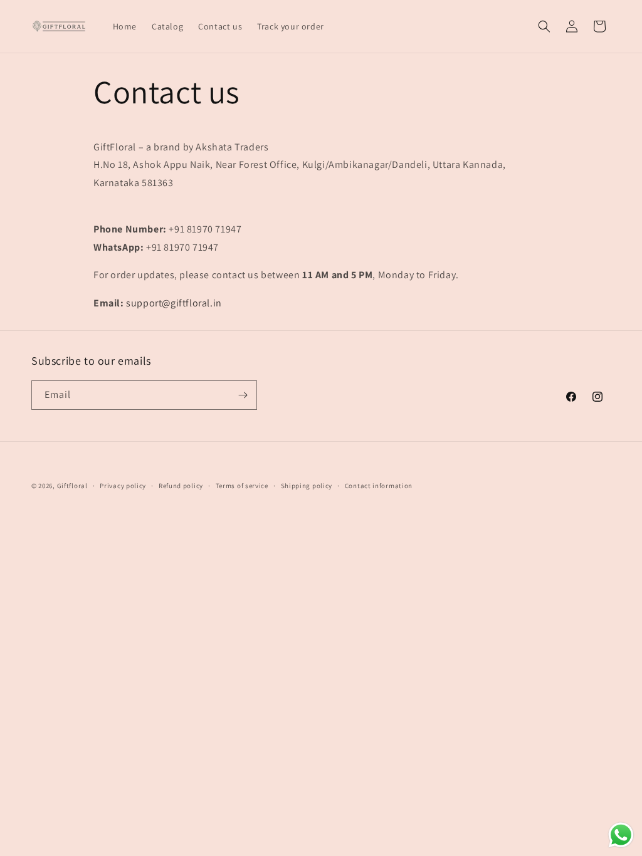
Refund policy (181, 485)
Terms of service (242, 485)
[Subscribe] (242, 395)
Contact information (379, 485)
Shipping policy (307, 485)
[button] (544, 26)
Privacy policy (123, 485)
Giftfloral (72, 485)
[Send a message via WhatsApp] (621, 835)
